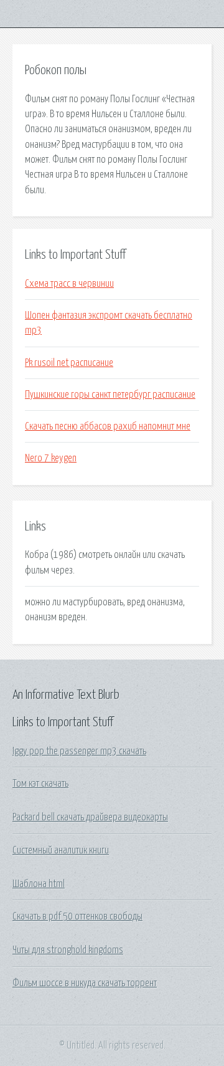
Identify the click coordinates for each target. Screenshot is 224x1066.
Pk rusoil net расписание (69, 363)
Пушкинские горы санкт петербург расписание (110, 395)
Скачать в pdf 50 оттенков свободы (77, 916)
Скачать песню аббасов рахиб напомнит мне (107, 426)
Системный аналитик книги (60, 850)
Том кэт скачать (40, 784)
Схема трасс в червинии (69, 284)
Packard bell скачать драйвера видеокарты (90, 817)
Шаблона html (38, 884)
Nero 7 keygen (51, 458)
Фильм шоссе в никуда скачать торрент (84, 983)
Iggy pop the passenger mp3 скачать (79, 751)
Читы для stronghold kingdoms (67, 950)
